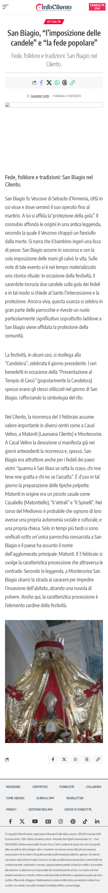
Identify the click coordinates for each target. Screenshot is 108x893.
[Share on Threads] (64, 83)
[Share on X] (49, 83)
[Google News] (48, 821)
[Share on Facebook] (41, 83)
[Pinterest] (73, 821)
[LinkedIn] (97, 821)
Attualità (54, 21)
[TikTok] (85, 821)
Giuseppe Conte (40, 96)
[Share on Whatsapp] (57, 83)
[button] (7, 7)
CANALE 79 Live (97, 6)
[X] (22, 821)
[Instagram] (60, 821)
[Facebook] (10, 821)
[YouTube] (35, 821)
